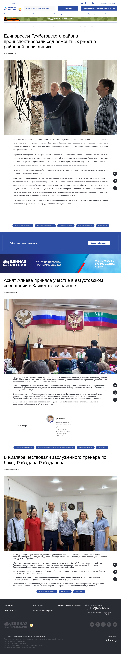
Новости (28, 27)
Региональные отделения (69, 605)
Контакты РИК (11, 611)
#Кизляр (79, 591)
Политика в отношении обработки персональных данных (23, 645)
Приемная (77, 14)
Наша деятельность (39, 14)
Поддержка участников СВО (60, 19)
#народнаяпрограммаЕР (45, 225)
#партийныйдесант (66, 225)
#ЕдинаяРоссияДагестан (23, 225)
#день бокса (65, 591)
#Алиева (102, 447)
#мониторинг (102, 225)
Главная (6, 27)
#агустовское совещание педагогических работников (55, 447)
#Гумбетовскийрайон (85, 225)
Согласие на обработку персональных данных (19, 647)
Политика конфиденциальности (15, 643)
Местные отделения (60, 14)
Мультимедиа (92, 14)
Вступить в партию (110, 14)
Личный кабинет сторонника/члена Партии (99, 8)
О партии (7, 14)
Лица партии (21, 14)
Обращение (68, 8)
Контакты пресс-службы (42, 611)
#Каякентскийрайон (85, 447)
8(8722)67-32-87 (97, 608)
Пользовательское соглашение (14, 641)
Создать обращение (98, 243)
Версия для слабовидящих (108, 3)
